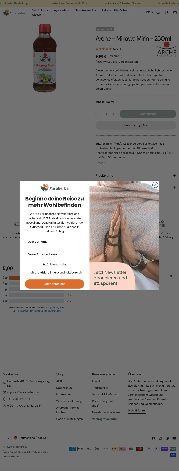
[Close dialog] (155, 185)
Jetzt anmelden (55, 284)
